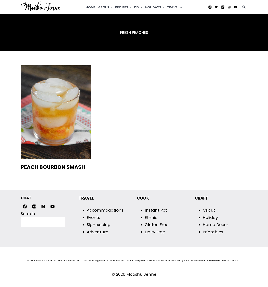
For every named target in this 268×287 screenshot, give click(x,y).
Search (28, 214)
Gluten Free (156, 224)
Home (91, 7)
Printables (213, 232)
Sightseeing (98, 224)
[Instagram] (223, 7)
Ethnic (151, 217)
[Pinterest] (229, 7)
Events (93, 217)
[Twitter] (216, 7)
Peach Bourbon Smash (53, 167)
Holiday (210, 217)
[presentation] (56, 112)
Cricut (209, 210)
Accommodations (105, 210)
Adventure (97, 232)
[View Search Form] (244, 7)
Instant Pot (156, 210)
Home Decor (215, 224)
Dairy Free (155, 232)
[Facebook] (210, 7)
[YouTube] (235, 7)
